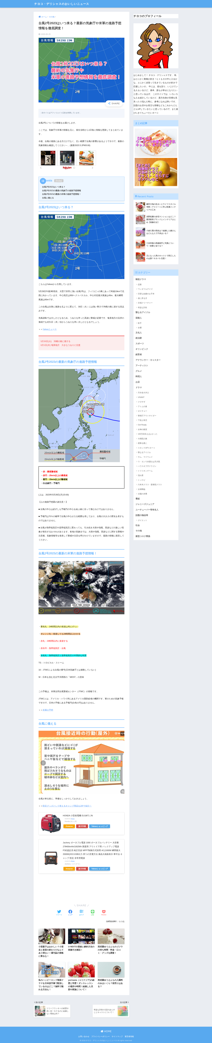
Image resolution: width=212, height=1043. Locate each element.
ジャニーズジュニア (145, 504)
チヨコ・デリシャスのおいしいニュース (61, 4)
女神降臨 (141, 489)
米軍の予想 (48, 710)
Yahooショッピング (99, 826)
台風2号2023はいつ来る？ (53, 187)
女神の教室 (142, 429)
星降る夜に (142, 443)
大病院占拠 (142, 439)
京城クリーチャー (145, 303)
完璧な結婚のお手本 (146, 294)
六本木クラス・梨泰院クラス (150, 484)
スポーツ (140, 343)
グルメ (139, 371)
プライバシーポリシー (100, 1036)
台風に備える (48, 198)
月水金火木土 (143, 393)
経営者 (139, 354)
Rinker (73, 818)
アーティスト (142, 365)
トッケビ (141, 480)
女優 (140, 328)
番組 (138, 498)
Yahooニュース (50, 329)
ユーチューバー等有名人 (147, 510)
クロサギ (141, 402)
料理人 (139, 376)
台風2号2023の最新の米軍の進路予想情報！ (61, 194)
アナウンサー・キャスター (148, 360)
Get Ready (142, 425)
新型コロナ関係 (143, 536)
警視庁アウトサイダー (147, 416)
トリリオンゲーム (145, 471)
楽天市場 (82, 826)
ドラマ (139, 387)
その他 (121, 921)
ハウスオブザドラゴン (147, 466)
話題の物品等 (142, 515)
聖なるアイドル (143, 312)
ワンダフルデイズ (145, 289)
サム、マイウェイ (145, 457)
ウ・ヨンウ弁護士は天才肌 (149, 462)
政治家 (139, 338)
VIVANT (141, 397)
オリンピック (142, 349)
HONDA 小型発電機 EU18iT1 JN (78, 815)
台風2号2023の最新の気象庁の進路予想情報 (61, 190)
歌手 (140, 323)
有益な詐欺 (142, 307)
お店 (138, 382)
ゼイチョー (142, 411)
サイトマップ (117, 1036)
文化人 (139, 332)
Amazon (69, 826)
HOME (107, 1031)
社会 (138, 525)
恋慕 (140, 284)
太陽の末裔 (142, 494)
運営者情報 (129, 1036)
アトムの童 (142, 406)
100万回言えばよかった (147, 434)
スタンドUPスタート (146, 448)
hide (58, 180)
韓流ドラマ (141, 279)
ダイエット (142, 520)
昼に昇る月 (142, 298)
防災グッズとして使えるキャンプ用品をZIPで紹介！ (67, 806)
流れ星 (140, 475)
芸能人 (139, 318)
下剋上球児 (142, 420)
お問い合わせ (83, 1036)
